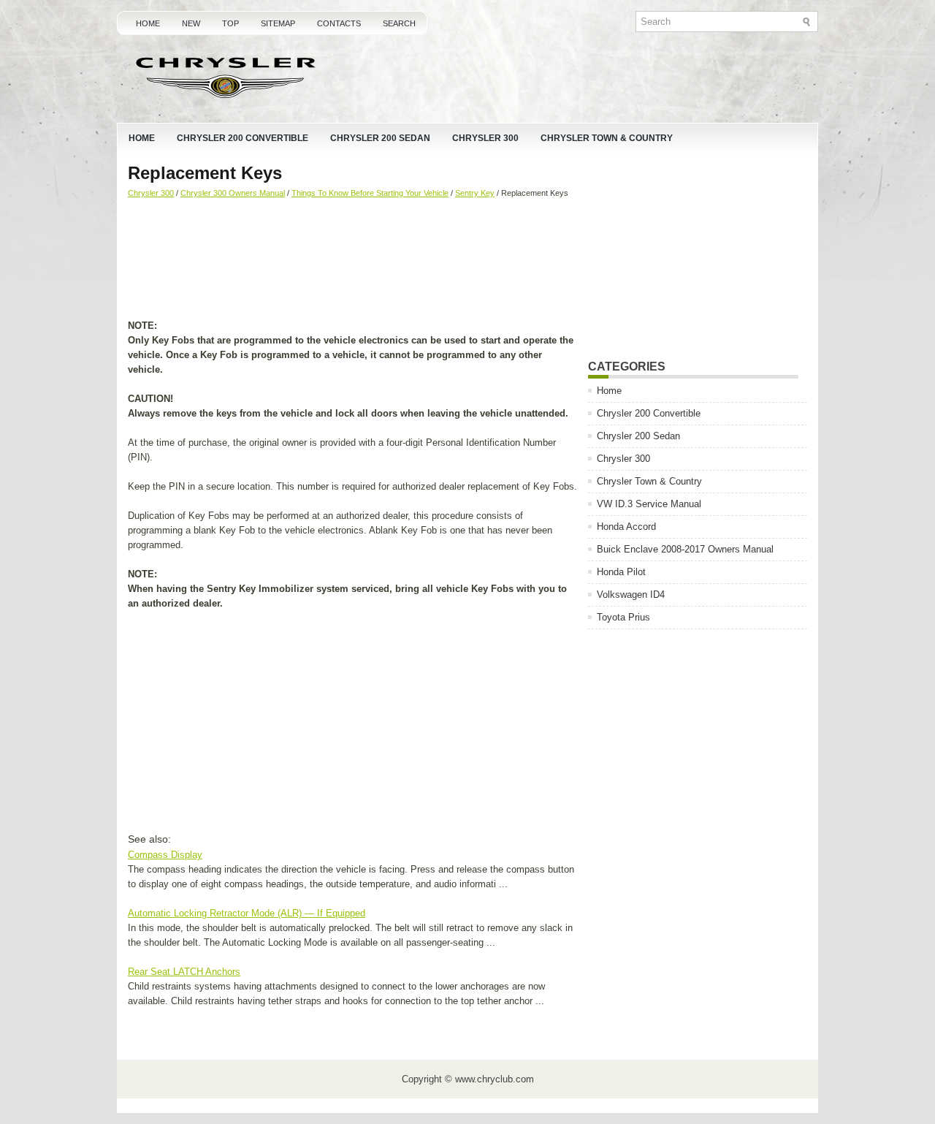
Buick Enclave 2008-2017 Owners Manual (685, 549)
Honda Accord (626, 526)
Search (399, 23)
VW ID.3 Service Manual (649, 503)
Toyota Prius (623, 617)
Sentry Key (475, 193)
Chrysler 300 (485, 138)
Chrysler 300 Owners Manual (232, 193)
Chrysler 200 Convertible (242, 138)
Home (148, 23)
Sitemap (278, 23)
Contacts (339, 23)
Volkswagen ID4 (631, 594)
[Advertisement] (352, 260)
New (191, 23)
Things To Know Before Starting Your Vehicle (370, 193)
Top (230, 23)
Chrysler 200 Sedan (380, 138)
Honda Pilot (621, 571)
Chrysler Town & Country (607, 138)
